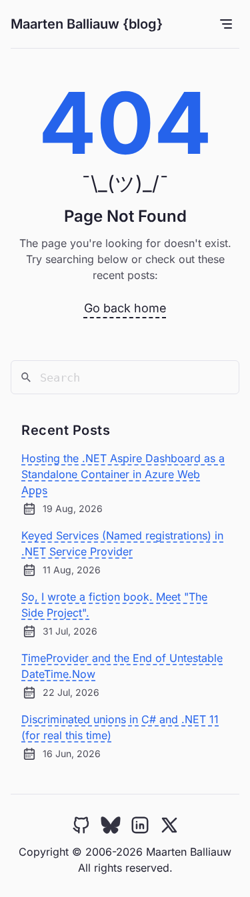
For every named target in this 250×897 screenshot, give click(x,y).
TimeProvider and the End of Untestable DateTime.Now (122, 666)
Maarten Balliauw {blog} (87, 24)
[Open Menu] (226, 24)
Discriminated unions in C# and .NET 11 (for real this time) (120, 727)
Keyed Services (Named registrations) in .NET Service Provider (122, 543)
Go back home (125, 308)
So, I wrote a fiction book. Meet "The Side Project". (114, 604)
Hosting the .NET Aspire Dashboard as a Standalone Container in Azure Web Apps (123, 474)
